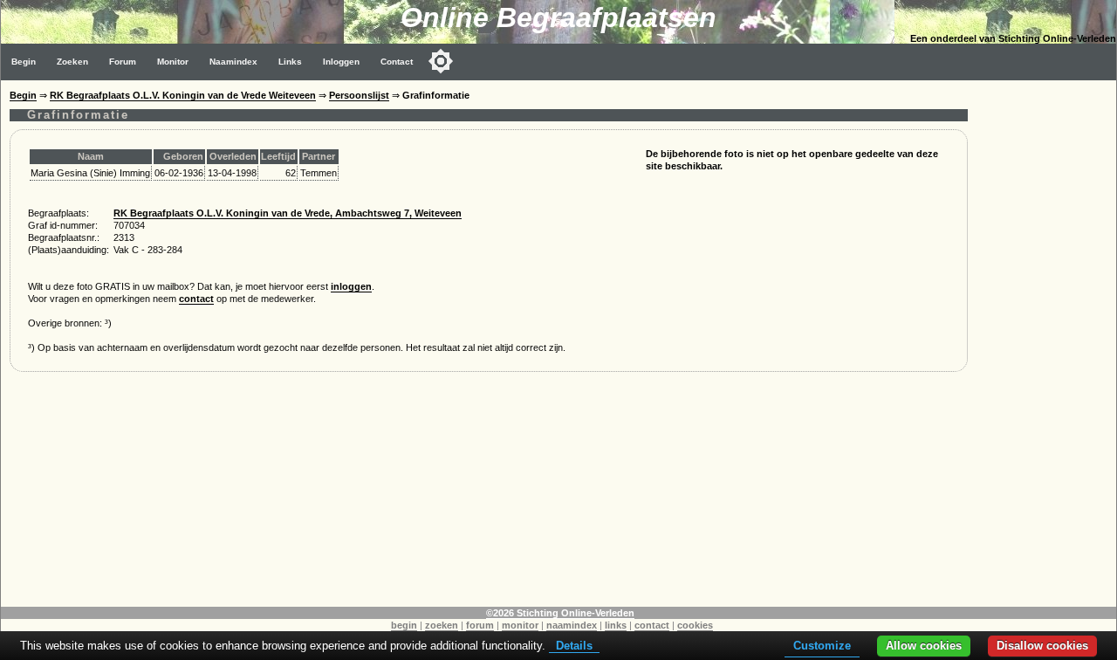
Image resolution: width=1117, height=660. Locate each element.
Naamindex (233, 61)
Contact (396, 61)
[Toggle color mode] (440, 61)
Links (290, 61)
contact (196, 298)
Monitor (172, 61)
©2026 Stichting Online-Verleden (560, 613)
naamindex (571, 625)
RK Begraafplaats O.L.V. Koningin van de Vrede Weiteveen (183, 95)
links (616, 625)
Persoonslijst (359, 95)
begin (404, 625)
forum (480, 625)
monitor (520, 625)
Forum (122, 61)
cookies (695, 625)
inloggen (351, 286)
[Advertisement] (1046, 342)
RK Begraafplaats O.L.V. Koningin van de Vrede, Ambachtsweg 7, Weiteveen (287, 213)
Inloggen (341, 61)
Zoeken (72, 61)
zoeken (441, 625)
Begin (23, 61)
